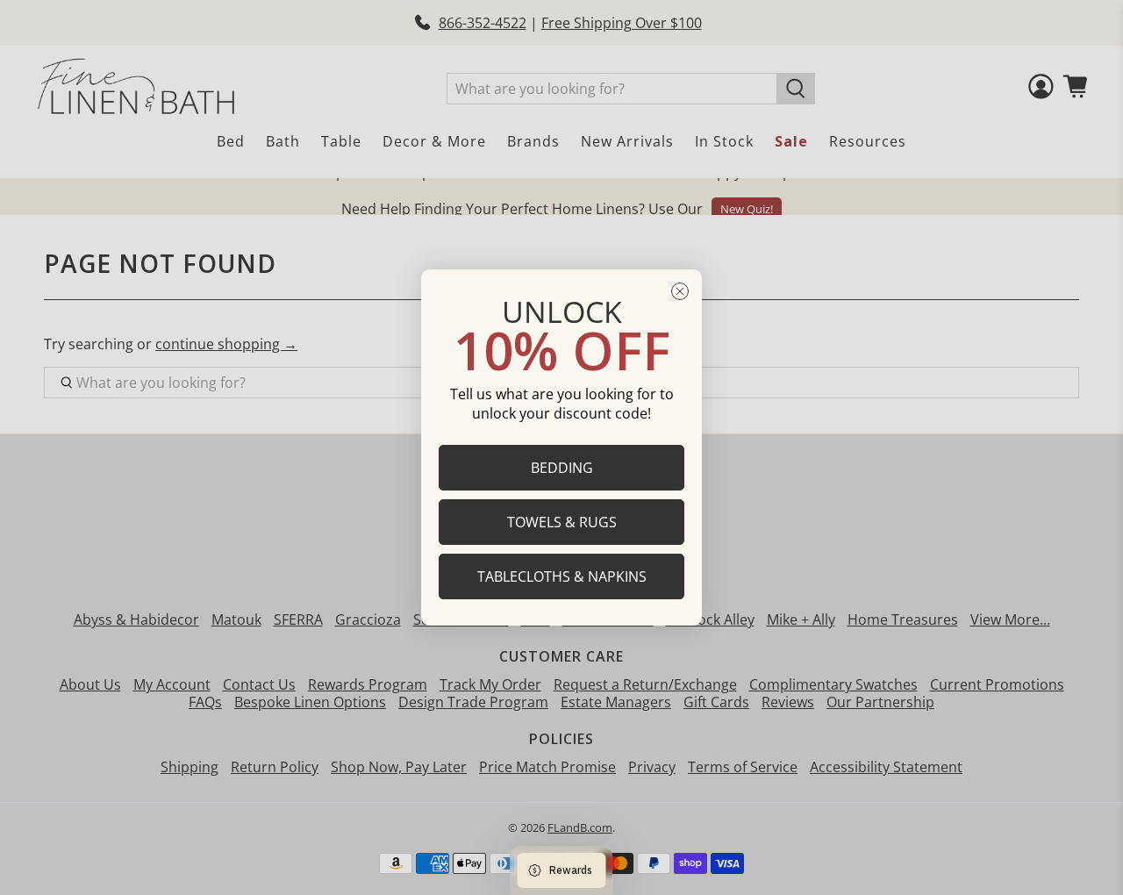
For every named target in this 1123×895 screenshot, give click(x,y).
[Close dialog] (680, 291)
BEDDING (562, 467)
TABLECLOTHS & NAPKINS (562, 576)
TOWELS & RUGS (562, 522)
